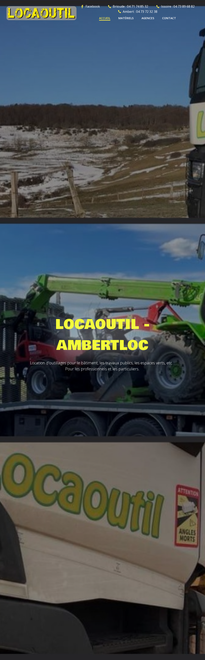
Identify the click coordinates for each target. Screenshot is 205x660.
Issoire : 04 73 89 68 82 (178, 6)
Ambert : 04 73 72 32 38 (140, 11)
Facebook (92, 6)
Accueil (104, 18)
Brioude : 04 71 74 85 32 (130, 6)
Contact (169, 18)
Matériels (126, 18)
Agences (148, 18)
